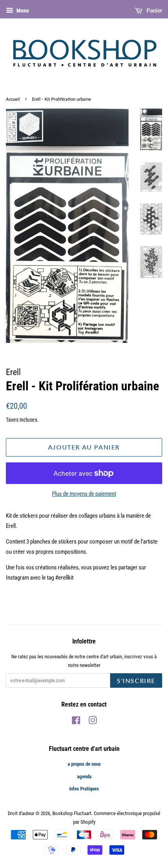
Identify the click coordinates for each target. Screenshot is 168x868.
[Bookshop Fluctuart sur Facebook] (75, 722)
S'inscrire (136, 680)
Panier (153, 10)
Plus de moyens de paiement (84, 493)
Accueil (13, 98)
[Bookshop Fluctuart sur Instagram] (92, 722)
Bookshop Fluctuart (71, 813)
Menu (22, 10)
